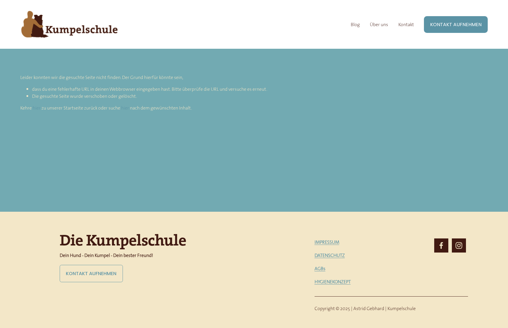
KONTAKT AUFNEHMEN (456, 24)
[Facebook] (441, 245)
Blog (355, 24)
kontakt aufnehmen (91, 273)
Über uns (379, 24)
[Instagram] (459, 245)
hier (37, 108)
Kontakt (406, 24)
